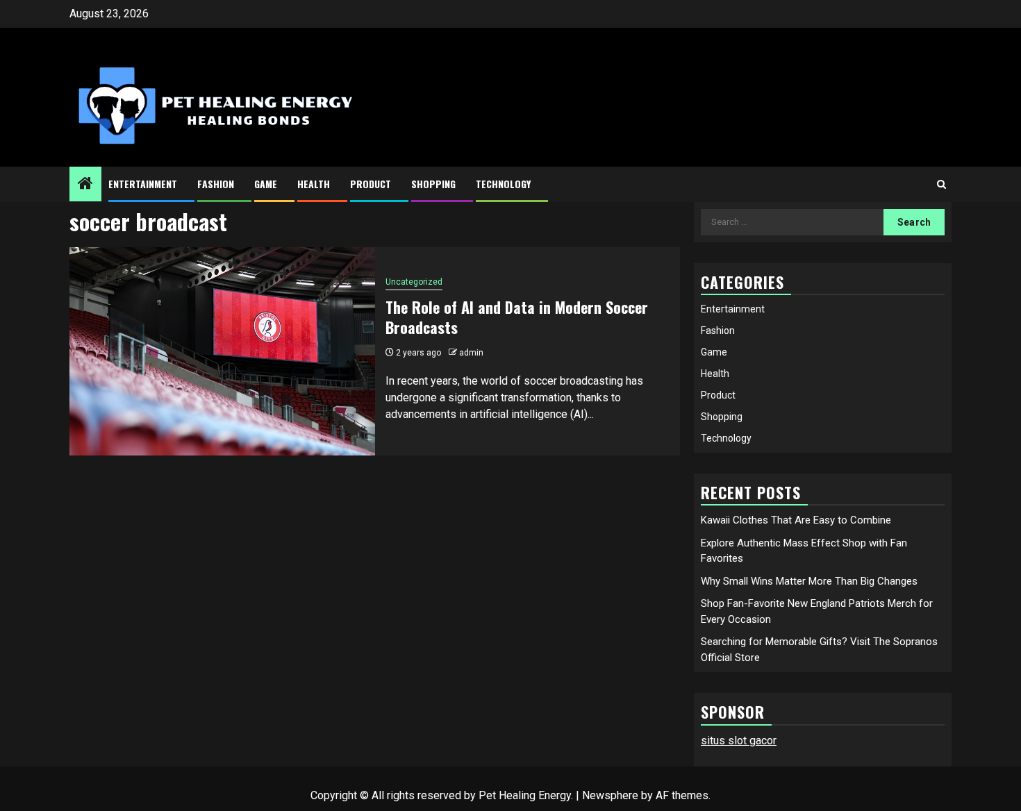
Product (370, 183)
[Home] (85, 184)
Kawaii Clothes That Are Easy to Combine (796, 520)
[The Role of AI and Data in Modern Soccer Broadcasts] (222, 351)
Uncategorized (413, 282)
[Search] (941, 184)
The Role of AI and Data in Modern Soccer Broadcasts (516, 317)
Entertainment (142, 183)
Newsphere (610, 795)
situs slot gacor (739, 740)
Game (265, 183)
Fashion (215, 183)
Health (313, 183)
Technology (503, 183)
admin (471, 353)
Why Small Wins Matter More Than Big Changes (809, 581)
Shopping (433, 183)
